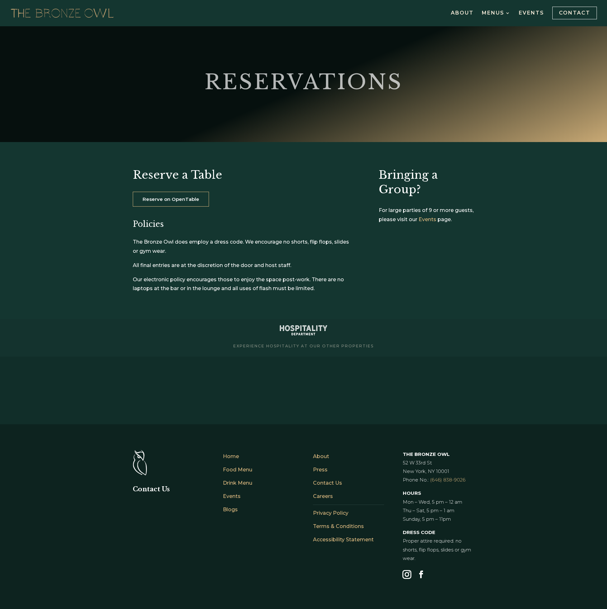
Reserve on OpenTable (171, 199)
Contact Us (327, 483)
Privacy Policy (330, 513)
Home (231, 456)
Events (531, 13)
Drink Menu (237, 483)
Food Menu (237, 470)
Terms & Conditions (338, 526)
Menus (493, 13)
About (462, 13)
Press (320, 470)
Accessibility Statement (343, 540)
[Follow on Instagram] (407, 574)
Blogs (230, 509)
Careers (323, 496)
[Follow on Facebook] (421, 574)
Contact (574, 13)
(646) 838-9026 (447, 480)
